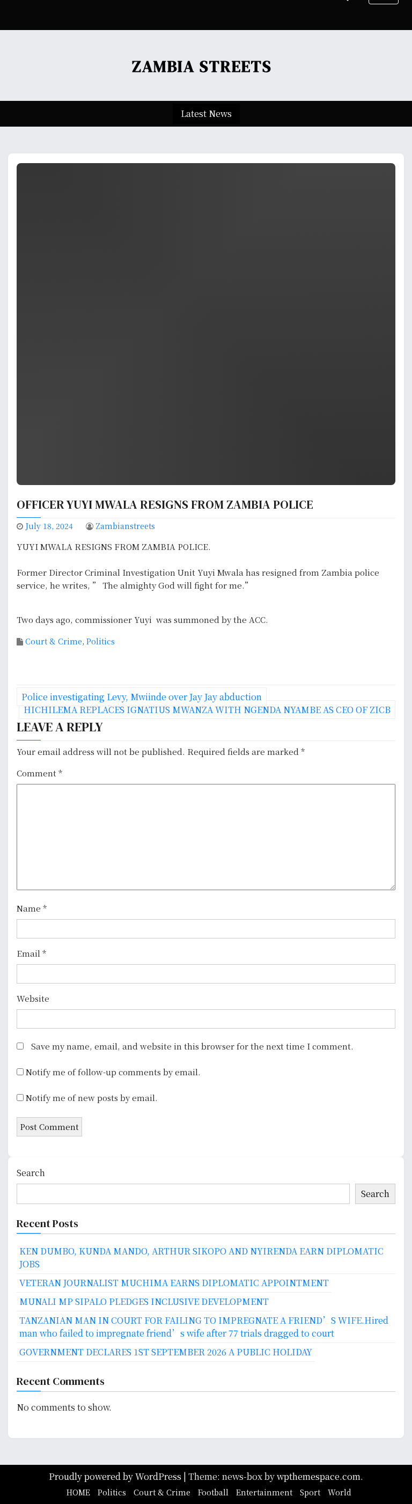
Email (31, 953)
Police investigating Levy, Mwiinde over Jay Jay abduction (141, 697)
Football (213, 1492)
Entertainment (264, 1492)
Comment (39, 773)
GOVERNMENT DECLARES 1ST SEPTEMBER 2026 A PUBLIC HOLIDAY (165, 1352)
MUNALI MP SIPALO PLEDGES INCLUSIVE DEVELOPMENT (144, 1301)
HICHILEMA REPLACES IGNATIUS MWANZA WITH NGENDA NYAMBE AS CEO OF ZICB (207, 709)
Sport (310, 1492)
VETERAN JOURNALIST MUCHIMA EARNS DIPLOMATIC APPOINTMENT (174, 1282)
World (339, 1492)
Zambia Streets (202, 66)
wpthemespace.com (318, 1476)
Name (32, 908)
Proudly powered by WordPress (116, 1476)
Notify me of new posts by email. (92, 1097)
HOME (78, 1492)
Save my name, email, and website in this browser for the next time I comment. (192, 1046)
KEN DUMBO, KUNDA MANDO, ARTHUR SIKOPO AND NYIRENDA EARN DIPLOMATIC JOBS (201, 1257)
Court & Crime (53, 641)
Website (33, 998)
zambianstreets (125, 525)
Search (31, 1172)
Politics (100, 641)
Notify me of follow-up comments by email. (113, 1071)
